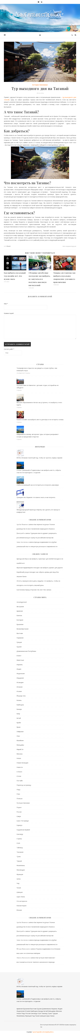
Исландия (20, 682)
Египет (19, 656)
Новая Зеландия (22, 763)
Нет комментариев (69, 246)
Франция (20, 874)
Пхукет (19, 807)
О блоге (19, 772)
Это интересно (22, 901)
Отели (19, 776)
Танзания (20, 852)
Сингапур (20, 834)
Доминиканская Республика (26, 651)
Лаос (18, 736)
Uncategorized (22, 602)
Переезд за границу (24, 785)
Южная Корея (21, 906)
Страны (19, 839)
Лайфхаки (20, 731)
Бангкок (19, 615)
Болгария (20, 620)
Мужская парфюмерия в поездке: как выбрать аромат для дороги (40, 568)
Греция (19, 642)
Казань (19, 700)
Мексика (19, 754)
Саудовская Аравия (23, 830)
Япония (19, 910)
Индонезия (21, 673)
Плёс (18, 794)
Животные (20, 660)
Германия (20, 638)
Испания (19, 687)
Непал (19, 758)
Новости (20, 767)
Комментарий (9, 313)
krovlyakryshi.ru (48, 1032)
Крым (18, 727)
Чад (18, 883)
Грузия (19, 647)
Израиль (20, 665)
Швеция (20, 892)
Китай (19, 718)
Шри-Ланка (21, 897)
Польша (19, 798)
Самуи (19, 816)
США (18, 843)
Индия (19, 669)
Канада (19, 709)
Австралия (20, 606)
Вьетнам (20, 633)
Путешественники (40, 85)
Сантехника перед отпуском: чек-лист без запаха (34, 590)
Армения (20, 611)
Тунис (19, 856)
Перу (18, 789)
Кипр (18, 714)
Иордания (20, 678)
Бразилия (20, 624)
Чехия (19, 888)
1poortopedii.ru (37, 1032)
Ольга (8, 246)
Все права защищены (69, 1025)
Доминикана (46, 1009)
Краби (19, 723)
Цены (19, 879)
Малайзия (20, 740)
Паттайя (20, 781)
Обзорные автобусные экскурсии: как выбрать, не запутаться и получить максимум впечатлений (39, 279)
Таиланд (44, 1013)
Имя (6, 304)
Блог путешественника (47, 1025)
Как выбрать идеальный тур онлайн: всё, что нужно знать (15, 276)
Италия (19, 691)
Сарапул (19, 825)
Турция (19, 861)
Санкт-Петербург (23, 821)
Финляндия (21, 870)
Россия (19, 812)
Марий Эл (20, 749)
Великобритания (22, 629)
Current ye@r (9, 349)
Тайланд (20, 848)
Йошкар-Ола (21, 696)
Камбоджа (20, 705)
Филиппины (21, 865)
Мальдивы (20, 745)
